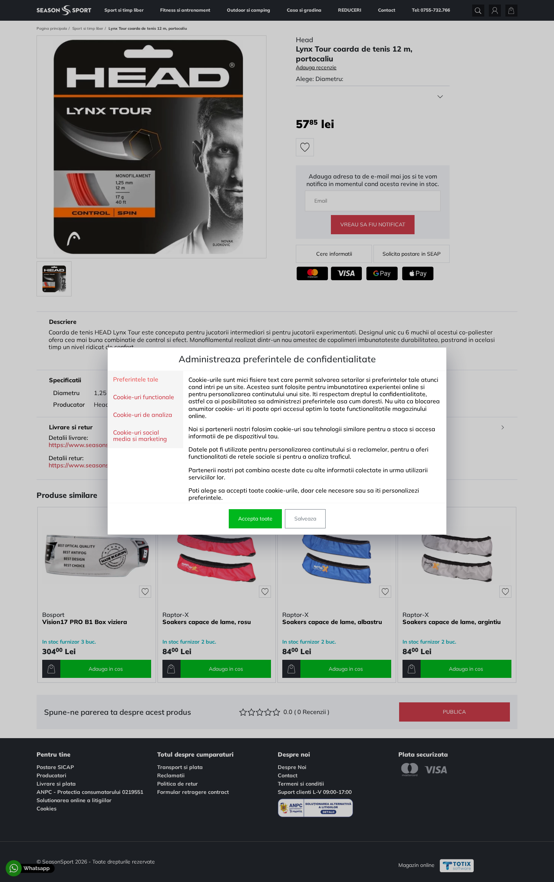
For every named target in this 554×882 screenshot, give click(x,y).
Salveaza (305, 518)
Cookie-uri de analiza (142, 415)
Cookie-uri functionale (143, 397)
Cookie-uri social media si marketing (140, 436)
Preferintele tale (135, 379)
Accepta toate (255, 518)
